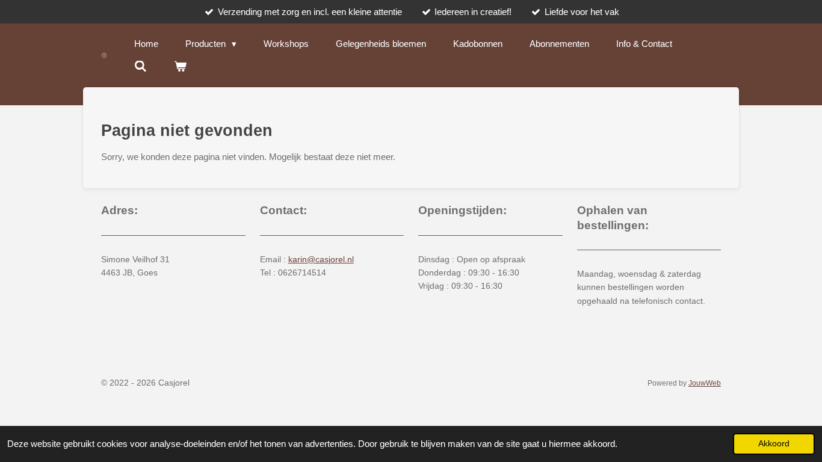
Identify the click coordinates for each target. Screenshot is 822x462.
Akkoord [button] (774, 443)
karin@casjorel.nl (321, 259)
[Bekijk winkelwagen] (180, 66)
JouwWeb (704, 383)
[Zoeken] (140, 66)
